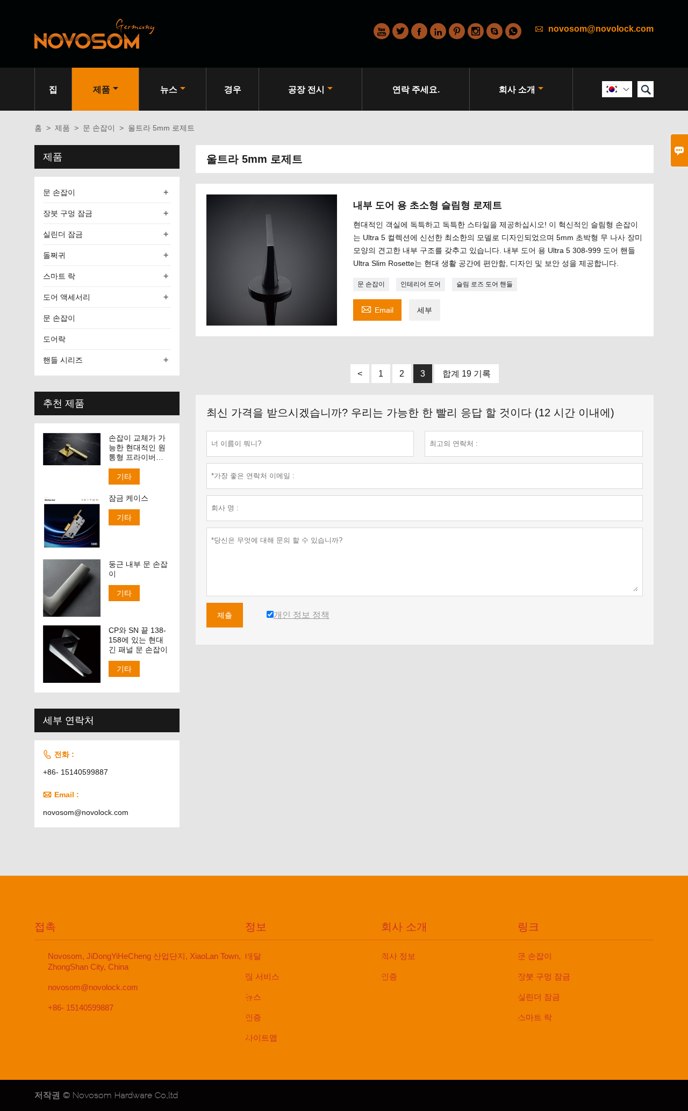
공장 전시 (306, 89)
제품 (101, 89)
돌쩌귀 (54, 255)
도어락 (54, 339)
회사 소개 (517, 89)
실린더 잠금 (63, 234)
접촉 (45, 927)
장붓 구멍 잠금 (67, 213)
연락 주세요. (416, 89)
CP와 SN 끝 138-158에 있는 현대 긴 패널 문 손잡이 (138, 640)
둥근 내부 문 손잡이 (138, 569)
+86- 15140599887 (75, 772)
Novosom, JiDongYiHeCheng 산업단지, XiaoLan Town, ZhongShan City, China (144, 961)
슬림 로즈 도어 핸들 (484, 284)
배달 (253, 956)
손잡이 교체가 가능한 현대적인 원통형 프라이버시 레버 (137, 448)
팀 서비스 (262, 976)
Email (377, 308)
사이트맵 (261, 1037)
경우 (232, 89)
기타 (124, 476)
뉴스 (168, 89)
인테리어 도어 (420, 284)
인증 (253, 1017)
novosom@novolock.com (601, 28)
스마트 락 (59, 276)
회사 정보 (398, 956)
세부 (424, 310)
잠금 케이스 (128, 498)
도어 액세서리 (66, 297)
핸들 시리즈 (63, 360)
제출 (224, 615)
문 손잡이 (99, 128)
